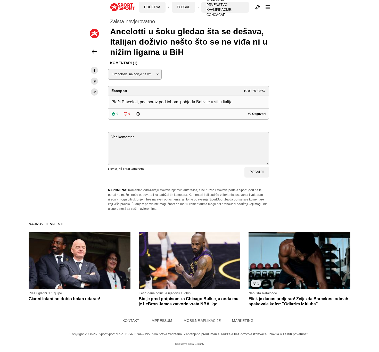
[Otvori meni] (265, 7)
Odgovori (259, 114)
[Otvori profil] (257, 7)
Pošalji (257, 172)
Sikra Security (196, 343)
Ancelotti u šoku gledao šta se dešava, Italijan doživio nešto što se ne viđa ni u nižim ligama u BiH (189, 42)
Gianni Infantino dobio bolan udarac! (64, 299)
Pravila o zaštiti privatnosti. (289, 334)
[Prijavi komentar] (141, 113)
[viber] (94, 81)
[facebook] (94, 70)
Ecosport (119, 91)
